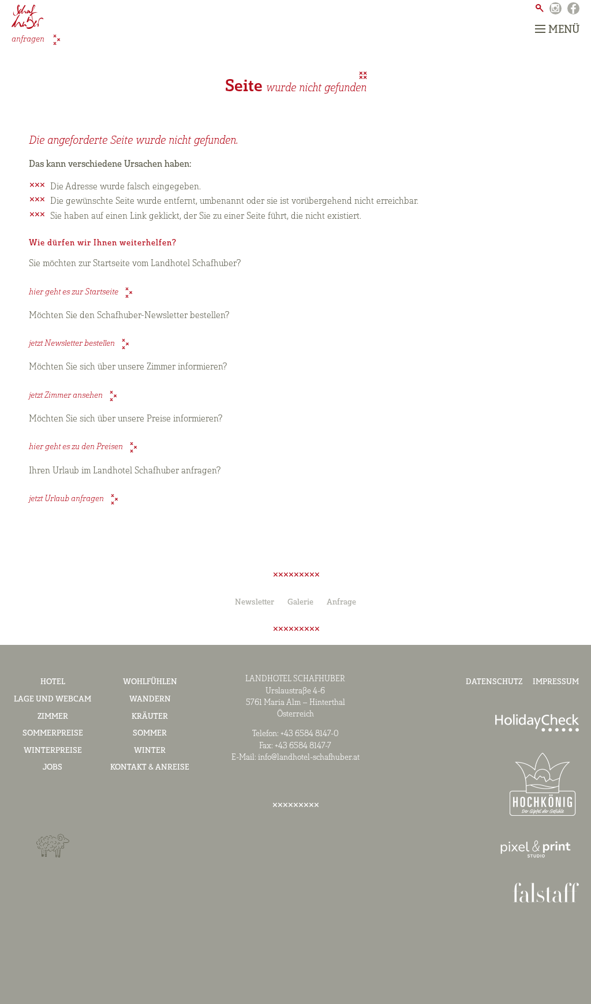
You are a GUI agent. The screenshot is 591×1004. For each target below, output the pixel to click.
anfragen (29, 39)
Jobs (52, 767)
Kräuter (150, 716)
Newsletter (254, 602)
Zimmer (53, 716)
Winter (150, 751)
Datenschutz (494, 682)
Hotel (52, 682)
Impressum (556, 682)
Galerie (300, 602)
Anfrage (341, 602)
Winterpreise (53, 751)
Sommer (150, 733)
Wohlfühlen (150, 682)
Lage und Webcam (52, 699)
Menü (563, 30)
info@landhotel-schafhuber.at (309, 757)
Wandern (150, 699)
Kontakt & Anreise (149, 767)
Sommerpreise (53, 733)
